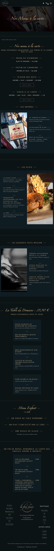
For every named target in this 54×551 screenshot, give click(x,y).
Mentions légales (9, 524)
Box (44, 513)
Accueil (3, 39)
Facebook (44, 531)
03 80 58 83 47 (27, 517)
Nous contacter (9, 517)
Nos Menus (9, 505)
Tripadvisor (44, 537)
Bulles (44, 516)
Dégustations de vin (9, 511)
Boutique (44, 506)
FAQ (9, 514)
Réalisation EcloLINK (31, 547)
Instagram (44, 534)
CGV (9, 520)
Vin (44, 522)
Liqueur (44, 519)
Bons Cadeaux (9, 508)
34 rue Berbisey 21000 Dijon (27, 515)
